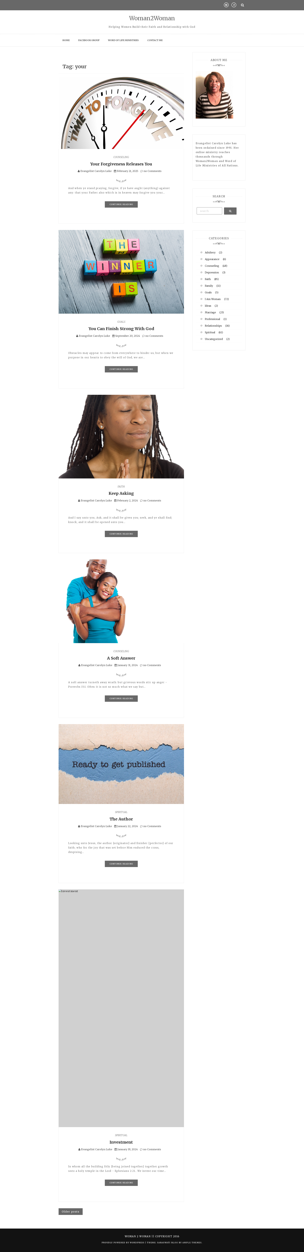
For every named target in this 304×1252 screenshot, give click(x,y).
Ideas (208, 305)
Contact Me (155, 40)
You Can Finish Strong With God (121, 328)
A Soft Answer (121, 658)
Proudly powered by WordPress (123, 1242)
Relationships (213, 325)
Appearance (212, 259)
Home (66, 40)
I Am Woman (213, 299)
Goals (121, 321)
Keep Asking (121, 493)
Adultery (210, 252)
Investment (121, 1142)
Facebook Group (89, 40)
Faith (121, 486)
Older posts (70, 1211)
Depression (212, 272)
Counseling (121, 157)
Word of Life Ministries (123, 40)
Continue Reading (121, 204)
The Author (121, 819)
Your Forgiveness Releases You (121, 164)
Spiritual (121, 812)
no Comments (152, 171)
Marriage (210, 312)
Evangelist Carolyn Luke (96, 171)
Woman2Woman (152, 18)
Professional (212, 319)
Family (209, 285)
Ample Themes (192, 1242)
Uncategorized (214, 339)
